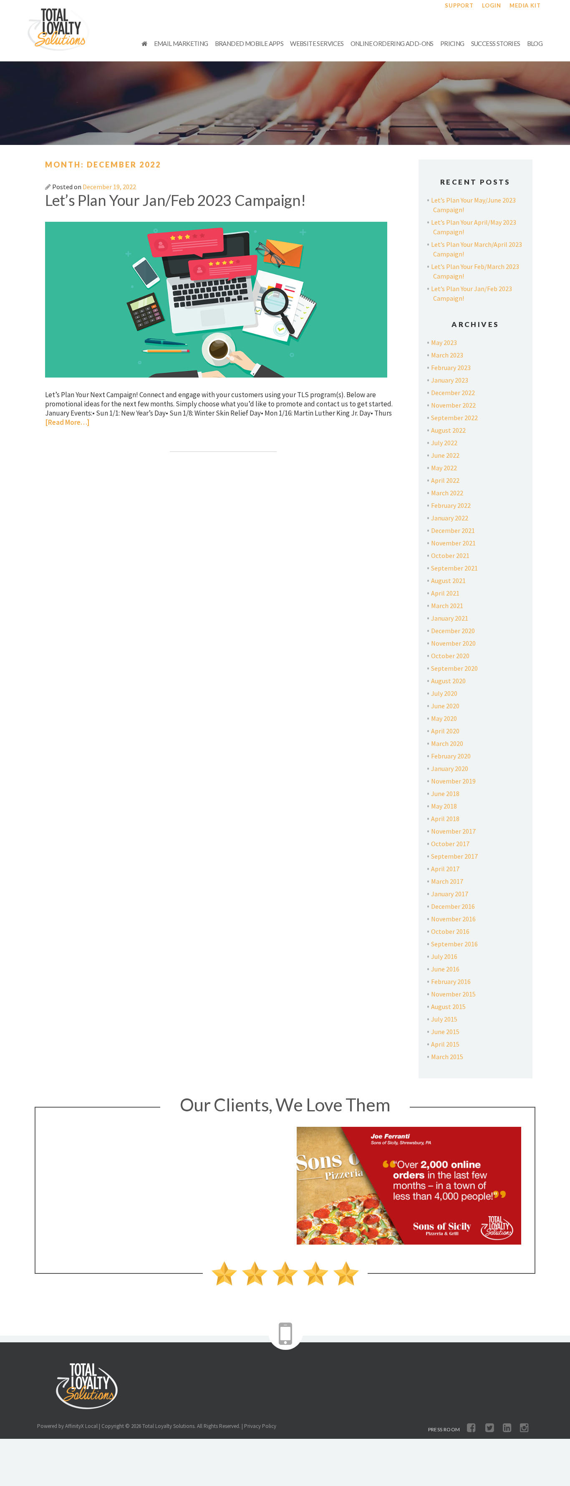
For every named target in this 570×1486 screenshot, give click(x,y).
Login (491, 5)
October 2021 (450, 555)
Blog (535, 43)
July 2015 (444, 1019)
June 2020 (445, 706)
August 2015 (448, 1006)
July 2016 (444, 956)
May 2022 (444, 468)
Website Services (316, 43)
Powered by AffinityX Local (67, 1426)
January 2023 (449, 380)
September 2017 (454, 856)
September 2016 (454, 944)
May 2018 (444, 806)
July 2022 (444, 443)
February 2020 (451, 756)
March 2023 (447, 355)
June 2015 (445, 1031)
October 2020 (450, 656)
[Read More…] (67, 422)
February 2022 (451, 505)
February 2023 (451, 367)
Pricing (452, 43)
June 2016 (445, 969)
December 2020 (453, 630)
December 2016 (453, 906)
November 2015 (453, 994)
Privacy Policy (260, 1426)
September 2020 (454, 668)
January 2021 (449, 618)
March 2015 (447, 1056)
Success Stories (495, 43)
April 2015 (445, 1044)
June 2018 (445, 793)
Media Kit (525, 5)
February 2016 (451, 981)
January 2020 (449, 768)
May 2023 (444, 342)
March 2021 (447, 605)
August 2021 (448, 580)
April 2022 (445, 480)
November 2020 (453, 643)
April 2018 (445, 818)
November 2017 (453, 831)
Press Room (444, 1429)
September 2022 (454, 417)
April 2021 (445, 593)
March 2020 (447, 743)
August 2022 (448, 430)
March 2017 (447, 881)
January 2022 (449, 518)
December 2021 (453, 530)
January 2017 (449, 894)
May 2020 (444, 718)
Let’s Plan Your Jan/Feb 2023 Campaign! (175, 200)
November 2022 (453, 405)
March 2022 (447, 493)
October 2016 (450, 931)
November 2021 (453, 543)
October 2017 (450, 843)
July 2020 (444, 693)
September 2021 (454, 568)
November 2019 (453, 781)
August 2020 (448, 681)
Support (459, 5)
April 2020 (445, 731)
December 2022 (453, 392)
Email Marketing (181, 43)
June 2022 (445, 455)
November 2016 (453, 919)
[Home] (144, 43)
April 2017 (445, 869)
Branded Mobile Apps (249, 43)
